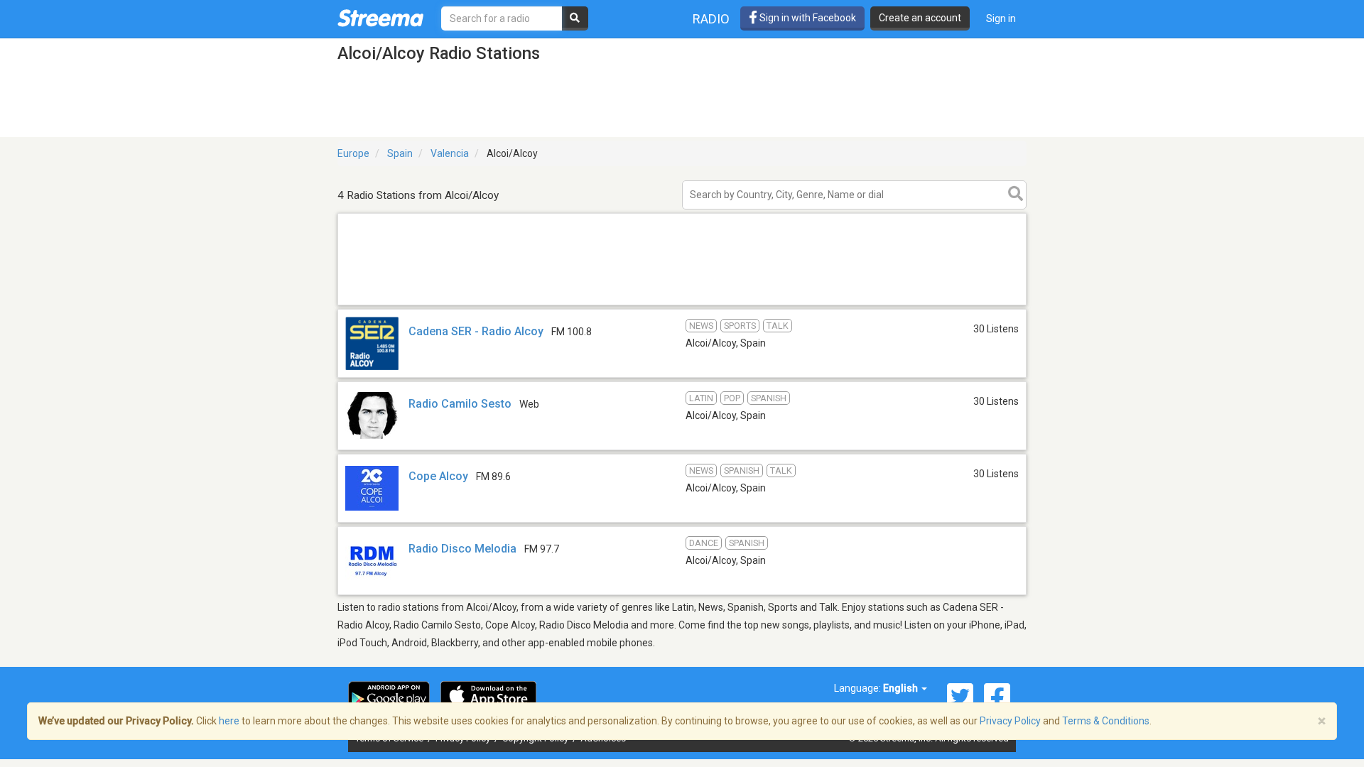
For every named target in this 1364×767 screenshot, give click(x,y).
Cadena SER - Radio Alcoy (475, 331)
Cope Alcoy (438, 476)
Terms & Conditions (1105, 721)
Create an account (920, 17)
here (229, 721)
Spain (400, 153)
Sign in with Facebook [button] (806, 17)
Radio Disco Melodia (462, 548)
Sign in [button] (1001, 18)
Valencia (450, 153)
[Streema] (380, 17)
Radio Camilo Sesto (460, 403)
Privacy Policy (1010, 721)
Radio (711, 18)
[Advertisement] (682, 304)
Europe (353, 153)
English (901, 688)
